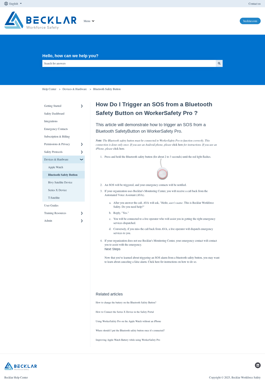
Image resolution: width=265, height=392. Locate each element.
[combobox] (129, 63)
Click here (154, 261)
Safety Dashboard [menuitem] (54, 113)
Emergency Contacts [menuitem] (56, 129)
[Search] (219, 63)
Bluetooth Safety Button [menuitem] (63, 175)
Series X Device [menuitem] (57, 190)
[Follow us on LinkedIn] (258, 365)
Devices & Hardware (75, 89)
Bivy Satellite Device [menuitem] (60, 182)
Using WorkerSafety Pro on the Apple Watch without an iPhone (128, 321)
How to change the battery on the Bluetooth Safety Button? (126, 302)
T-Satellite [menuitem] (54, 197)
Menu (87, 21)
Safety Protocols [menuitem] (53, 152)
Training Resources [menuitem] (55, 213)
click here (177, 144)
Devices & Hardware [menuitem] (56, 159)
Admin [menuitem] (48, 220)
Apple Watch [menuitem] (55, 167)
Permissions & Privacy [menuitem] (57, 144)
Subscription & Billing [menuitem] (57, 136)
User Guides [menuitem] (51, 205)
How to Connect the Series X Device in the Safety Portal (125, 311)
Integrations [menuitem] (51, 121)
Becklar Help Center (16, 377)
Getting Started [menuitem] (52, 106)
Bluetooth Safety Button (107, 89)
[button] (82, 106)
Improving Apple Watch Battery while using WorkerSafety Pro (128, 339)
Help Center (49, 89)
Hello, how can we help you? (70, 55)
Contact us (255, 3)
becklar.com (250, 21)
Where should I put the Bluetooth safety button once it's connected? (130, 330)
